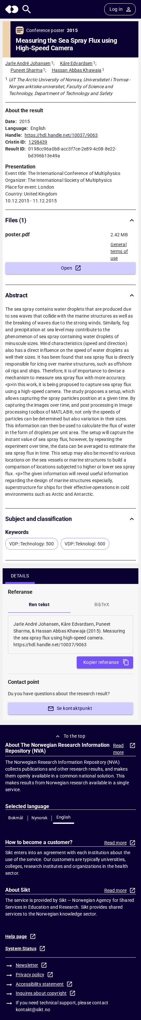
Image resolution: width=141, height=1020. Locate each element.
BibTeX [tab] (101, 604)
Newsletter (27, 965)
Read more (118, 749)
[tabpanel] (70, 634)
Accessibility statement (40, 984)
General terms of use (119, 249)
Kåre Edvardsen (76, 63)
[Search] (26, 9)
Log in (116, 9)
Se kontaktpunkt (74, 708)
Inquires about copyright (41, 993)
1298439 (38, 142)
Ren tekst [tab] (39, 604)
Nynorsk (39, 817)
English (63, 817)
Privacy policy (30, 974)
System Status (20, 948)
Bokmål (15, 817)
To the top (74, 736)
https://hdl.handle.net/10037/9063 (61, 135)
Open (66, 268)
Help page (16, 936)
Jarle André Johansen (28, 63)
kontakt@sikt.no (33, 1009)
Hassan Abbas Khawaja (77, 70)
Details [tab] (20, 575)
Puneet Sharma (26, 70)
